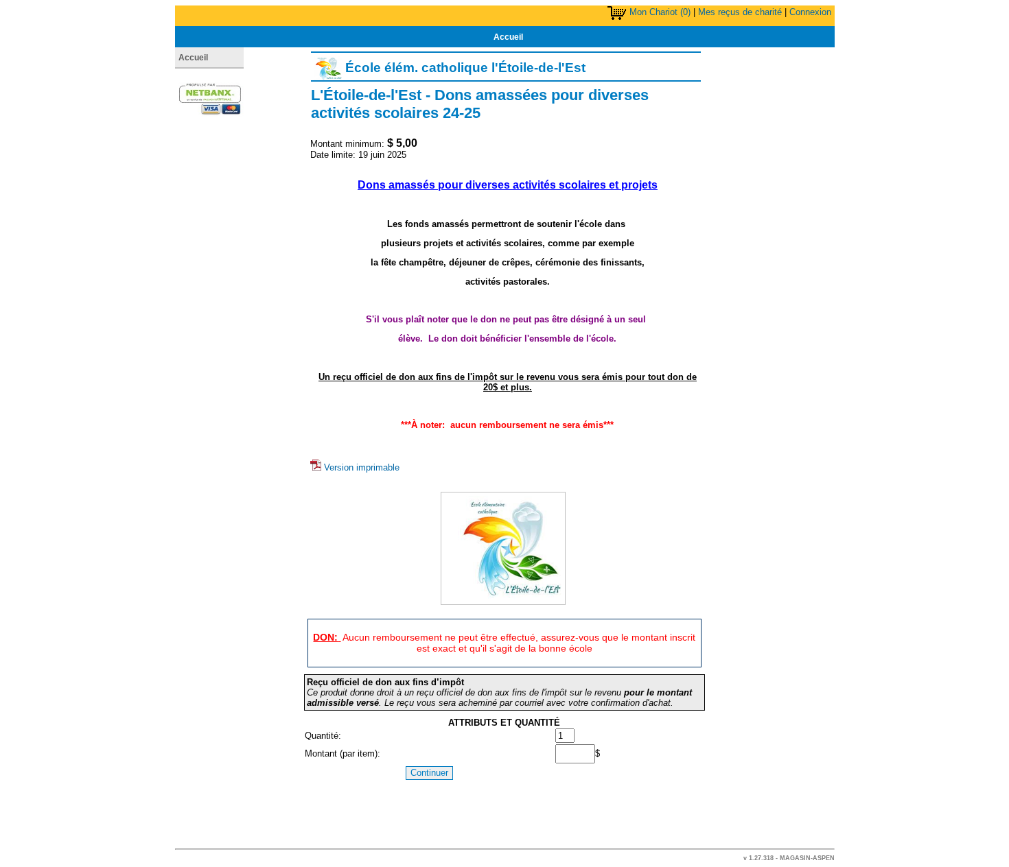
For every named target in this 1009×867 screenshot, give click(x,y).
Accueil (508, 37)
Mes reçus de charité (740, 12)
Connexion (810, 12)
